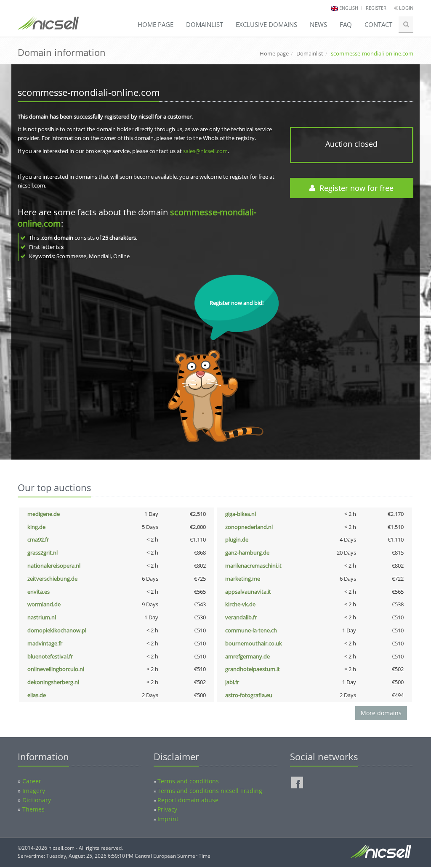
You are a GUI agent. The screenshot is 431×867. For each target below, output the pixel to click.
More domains (381, 713)
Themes (33, 809)
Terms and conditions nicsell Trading (209, 791)
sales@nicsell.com (205, 151)
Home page (155, 24)
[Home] (48, 26)
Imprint (167, 819)
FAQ (346, 24)
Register (376, 8)
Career (31, 781)
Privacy (167, 809)
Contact (378, 24)
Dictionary (36, 800)
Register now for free (354, 188)
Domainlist (204, 24)
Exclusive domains (266, 24)
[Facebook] (297, 782)
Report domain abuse (187, 800)
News (318, 24)
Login (405, 8)
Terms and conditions (188, 781)
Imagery (33, 791)
